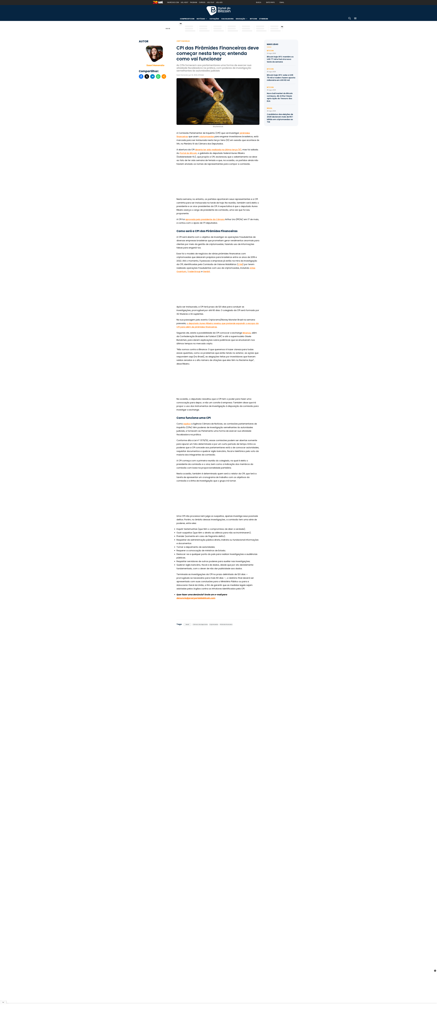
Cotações (214, 19)
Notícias (201, 19)
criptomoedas (206, 136)
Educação (240, 19)
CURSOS (202, 2)
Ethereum (263, 19)
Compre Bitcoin (187, 19)
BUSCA (258, 2)
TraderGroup (194, 271)
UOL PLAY (210, 2)
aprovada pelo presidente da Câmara (205, 219)
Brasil (187, 624)
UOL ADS (219, 2)
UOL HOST (184, 2)
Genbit (206, 271)
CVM (240, 264)
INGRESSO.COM (173, 2)
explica (187, 423)
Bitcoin (253, 19)
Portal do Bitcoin (218, 10)
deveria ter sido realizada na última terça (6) (218, 149)
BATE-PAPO (270, 2)
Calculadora (227, 19)
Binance (247, 332)
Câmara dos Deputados (200, 624)
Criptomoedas (183, 41)
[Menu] (355, 19)
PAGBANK (193, 2)
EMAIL (282, 2)
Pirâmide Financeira (226, 624)
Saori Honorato (155, 65)
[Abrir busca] (349, 19)
